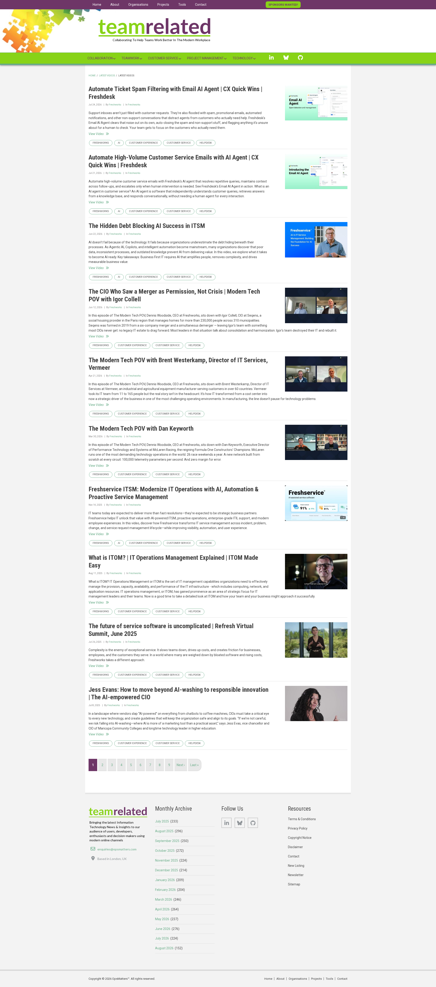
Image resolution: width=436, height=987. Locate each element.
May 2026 (162, 919)
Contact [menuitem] (200, 4)
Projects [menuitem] (163, 4)
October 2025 (165, 850)
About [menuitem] (114, 4)
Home (92, 75)
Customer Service (179, 142)
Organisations (298, 978)
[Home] (154, 26)
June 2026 (162, 929)
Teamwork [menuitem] (130, 58)
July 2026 (162, 938)
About (280, 978)
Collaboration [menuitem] (100, 58)
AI (119, 142)
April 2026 (162, 909)
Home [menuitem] (97, 4)
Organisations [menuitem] (138, 4)
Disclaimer (295, 847)
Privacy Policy (297, 828)
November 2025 (166, 860)
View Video (96, 134)
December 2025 (166, 870)
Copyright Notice (300, 838)
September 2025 (167, 841)
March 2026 (163, 899)
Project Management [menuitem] (205, 58)
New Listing (296, 865)
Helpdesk (206, 142)
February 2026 (165, 890)
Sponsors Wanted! (283, 4)
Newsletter (296, 875)
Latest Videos (107, 75)
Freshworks (115, 104)
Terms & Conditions (302, 819)
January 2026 (165, 880)
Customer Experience (143, 142)
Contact (293, 856)
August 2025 (164, 831)
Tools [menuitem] (182, 4)
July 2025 (162, 821)
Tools (329, 978)
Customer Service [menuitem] (163, 58)
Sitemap (294, 884)
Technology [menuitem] (243, 58)
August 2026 (164, 948)
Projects (316, 978)
